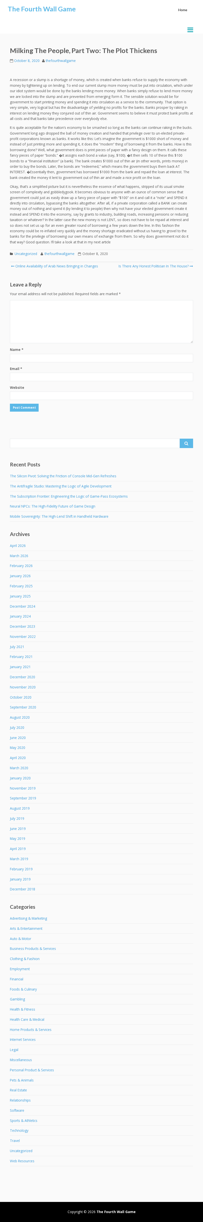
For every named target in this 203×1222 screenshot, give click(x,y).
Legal (14, 1049)
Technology (19, 1130)
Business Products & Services (33, 948)
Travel (15, 1140)
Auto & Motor (20, 938)
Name (16, 349)
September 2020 (23, 707)
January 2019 (20, 879)
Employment (20, 968)
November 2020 (23, 687)
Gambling (17, 999)
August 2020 (20, 717)
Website (17, 387)
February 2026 (21, 565)
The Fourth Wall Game (42, 9)
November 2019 (23, 788)
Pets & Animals (22, 1080)
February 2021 (21, 656)
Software (17, 1110)
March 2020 (19, 768)
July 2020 (17, 727)
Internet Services (23, 1039)
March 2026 (19, 555)
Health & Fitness (22, 1009)
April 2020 (18, 757)
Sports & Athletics (23, 1120)
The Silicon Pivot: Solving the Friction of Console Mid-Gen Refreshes (63, 476)
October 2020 (20, 697)
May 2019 (17, 838)
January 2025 (20, 596)
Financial (16, 979)
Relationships (20, 1100)
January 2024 (20, 616)
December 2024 (22, 606)
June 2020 (18, 737)
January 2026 (20, 575)
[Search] (186, 443)
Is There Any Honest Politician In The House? (154, 266)
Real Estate (18, 1090)
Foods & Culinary (23, 989)
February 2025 (21, 586)
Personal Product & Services (32, 1070)
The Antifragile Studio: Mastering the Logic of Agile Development (60, 486)
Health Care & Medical (27, 1019)
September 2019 (23, 798)
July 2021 (17, 646)
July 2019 (17, 818)
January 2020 (20, 778)
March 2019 (19, 858)
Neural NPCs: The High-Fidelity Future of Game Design (52, 506)
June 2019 (18, 828)
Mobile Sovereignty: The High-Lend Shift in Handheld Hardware (59, 516)
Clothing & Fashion (25, 958)
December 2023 (22, 626)
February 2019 (21, 869)
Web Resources (22, 1161)
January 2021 (20, 666)
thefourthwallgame (61, 60)
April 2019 (18, 848)
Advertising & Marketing (28, 918)
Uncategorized (26, 253)
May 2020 (17, 747)
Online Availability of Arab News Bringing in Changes (56, 266)
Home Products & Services (30, 1029)
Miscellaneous (21, 1059)
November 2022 (23, 636)
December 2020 (22, 677)
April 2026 (18, 545)
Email (16, 368)
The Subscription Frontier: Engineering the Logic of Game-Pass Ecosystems (69, 496)
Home (182, 10)
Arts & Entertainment (26, 928)
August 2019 (20, 808)
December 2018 (22, 889)
